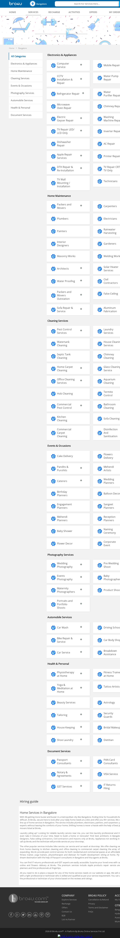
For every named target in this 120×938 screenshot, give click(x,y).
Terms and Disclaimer (98, 907)
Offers (65, 907)
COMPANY (68, 895)
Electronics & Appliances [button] (24, 63)
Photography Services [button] (22, 92)
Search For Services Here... (87, 3)
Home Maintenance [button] (21, 70)
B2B (63, 915)
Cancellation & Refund (98, 899)
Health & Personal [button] (20, 107)
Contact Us (67, 911)
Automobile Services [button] (22, 100)
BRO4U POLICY (97, 895)
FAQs (90, 911)
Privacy (91, 903)
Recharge (66, 903)
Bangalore (41, 3)
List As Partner (68, 919)
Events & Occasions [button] (21, 85)
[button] (42, 4)
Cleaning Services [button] (20, 78)
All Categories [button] (18, 56)
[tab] (12, 12)
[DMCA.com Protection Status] (75, 936)
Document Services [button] (21, 115)
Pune (117, 917)
